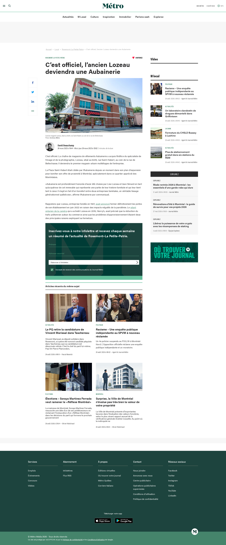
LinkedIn (172, 495)
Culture (95, 16)
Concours (32, 480)
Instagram (173, 480)
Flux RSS (67, 475)
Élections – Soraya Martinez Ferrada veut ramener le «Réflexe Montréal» (68, 400)
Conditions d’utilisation (144, 493)
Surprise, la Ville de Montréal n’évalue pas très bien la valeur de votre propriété (118, 401)
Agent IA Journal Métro (120, 352)
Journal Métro (174, 192)
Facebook (172, 470)
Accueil (49, 49)
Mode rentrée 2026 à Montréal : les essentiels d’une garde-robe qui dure (173, 186)
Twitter (171, 475)
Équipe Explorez (174, 230)
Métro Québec (104, 480)
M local (155, 75)
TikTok (171, 485)
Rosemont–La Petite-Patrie (73, 49)
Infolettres (68, 470)
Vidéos (31, 485)
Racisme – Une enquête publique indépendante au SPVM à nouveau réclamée (118, 332)
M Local (82, 16)
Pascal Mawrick (67, 354)
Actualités (68, 16)
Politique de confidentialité (145, 498)
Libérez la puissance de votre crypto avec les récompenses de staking (172, 225)
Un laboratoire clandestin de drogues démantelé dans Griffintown (180, 113)
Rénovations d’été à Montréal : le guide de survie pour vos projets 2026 (174, 205)
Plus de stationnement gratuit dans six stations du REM (179, 154)
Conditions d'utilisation (96, 539)
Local (57, 49)
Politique (99, 325)
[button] (3, 5)
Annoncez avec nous (143, 475)
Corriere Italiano (105, 485)
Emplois (32, 470)
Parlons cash (142, 16)
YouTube (172, 490)
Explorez (158, 16)
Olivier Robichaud (68, 423)
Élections (49, 394)
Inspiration (109, 16)
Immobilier (125, 16)
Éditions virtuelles (106, 470)
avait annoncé (103, 203)
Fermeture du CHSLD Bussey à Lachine (180, 134)
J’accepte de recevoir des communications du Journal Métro (79, 269)
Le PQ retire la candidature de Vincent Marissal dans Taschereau (67, 331)
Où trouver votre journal (109, 475)
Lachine (168, 128)
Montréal (99, 394)
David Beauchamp (66, 145)
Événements (34, 475)
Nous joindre (139, 470)
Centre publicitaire (142, 480)
